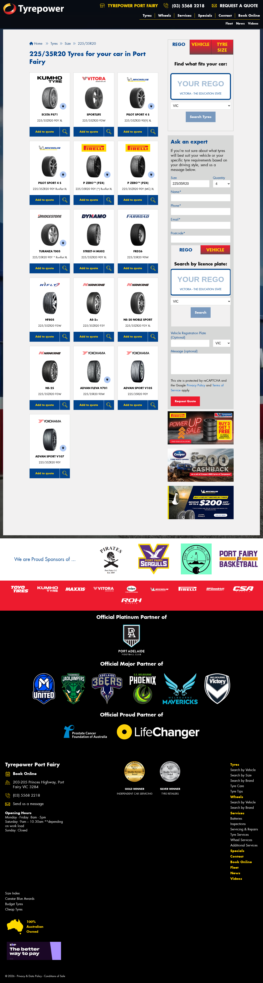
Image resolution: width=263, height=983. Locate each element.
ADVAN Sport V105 (137, 388)
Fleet (229, 23)
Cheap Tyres (13, 909)
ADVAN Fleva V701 (94, 388)
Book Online (249, 15)
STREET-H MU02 (94, 251)
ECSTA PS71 (50, 114)
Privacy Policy (196, 385)
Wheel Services (241, 840)
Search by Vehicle (243, 770)
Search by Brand (242, 780)
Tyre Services (239, 834)
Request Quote (185, 401)
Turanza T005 (49, 251)
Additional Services (243, 845)
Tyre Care (237, 786)
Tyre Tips (236, 791)
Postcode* (178, 233)
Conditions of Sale (54, 976)
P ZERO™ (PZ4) (93, 183)
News (240, 23)
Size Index (12, 893)
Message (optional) (184, 351)
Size (174, 178)
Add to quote (44, 131)
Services (184, 15)
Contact (225, 15)
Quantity (219, 178)
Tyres (147, 15)
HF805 (49, 319)
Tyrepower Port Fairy (132, 5)
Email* (175, 219)
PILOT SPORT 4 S (137, 114)
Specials (205, 15)
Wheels (164, 15)
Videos (253, 23)
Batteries (236, 818)
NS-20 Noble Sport (137, 319)
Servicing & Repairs (244, 829)
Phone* (176, 205)
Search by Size (240, 775)
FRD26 (137, 251)
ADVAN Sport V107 (49, 456)
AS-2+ (94, 319)
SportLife (94, 114)
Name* (176, 192)
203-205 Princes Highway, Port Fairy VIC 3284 (38, 784)
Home (37, 43)
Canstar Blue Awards (19, 899)
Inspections (238, 824)
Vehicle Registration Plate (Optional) (188, 335)
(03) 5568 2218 (188, 5)
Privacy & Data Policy (29, 976)
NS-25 (49, 388)
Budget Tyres (14, 904)
